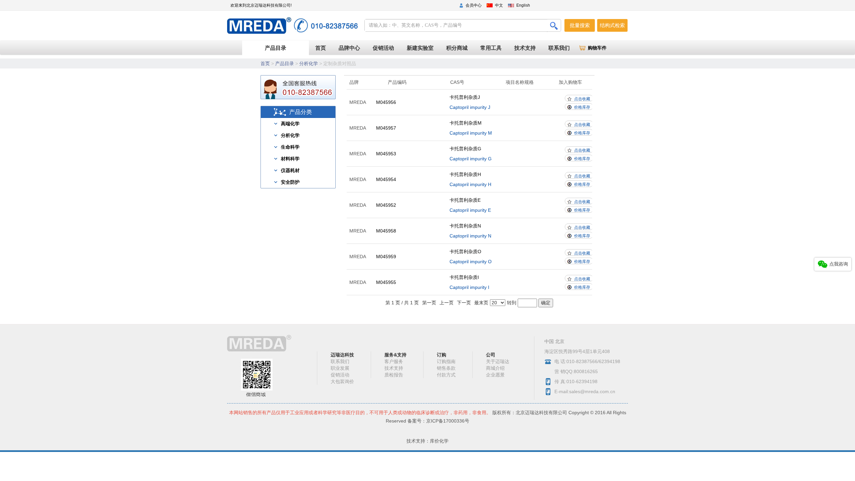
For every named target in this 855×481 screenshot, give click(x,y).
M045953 (386, 153)
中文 (499, 5)
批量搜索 (580, 25)
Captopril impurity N (470, 235)
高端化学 (290, 123)
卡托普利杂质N (465, 225)
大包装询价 (342, 381)
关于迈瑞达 (497, 361)
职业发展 (340, 368)
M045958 (386, 230)
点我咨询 (838, 264)
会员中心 (474, 5)
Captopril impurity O (471, 261)
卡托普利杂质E (465, 200)
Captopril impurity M (471, 133)
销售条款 (446, 368)
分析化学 (308, 63)
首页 (323, 48)
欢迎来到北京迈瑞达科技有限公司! (261, 5)
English (523, 5)
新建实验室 (420, 48)
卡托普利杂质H (465, 174)
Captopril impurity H (470, 184)
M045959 (386, 256)
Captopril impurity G (471, 158)
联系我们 (559, 48)
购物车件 (597, 47)
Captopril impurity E (470, 210)
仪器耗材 (290, 170)
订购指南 (446, 361)
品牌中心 (349, 48)
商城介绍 (495, 368)
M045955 (386, 282)
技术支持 (525, 48)
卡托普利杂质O (465, 251)
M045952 (386, 205)
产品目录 (275, 48)
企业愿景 (495, 374)
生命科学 (290, 147)
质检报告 (393, 374)
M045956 (386, 102)
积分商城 (457, 48)
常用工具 (491, 48)
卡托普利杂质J (465, 97)
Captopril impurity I (469, 287)
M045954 (386, 179)
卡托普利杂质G (465, 148)
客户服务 (393, 361)
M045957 (386, 128)
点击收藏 (582, 99)
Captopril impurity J (470, 107)
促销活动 (383, 48)
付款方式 (446, 374)
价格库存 (582, 107)
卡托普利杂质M (466, 123)
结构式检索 (612, 25)
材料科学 (290, 158)
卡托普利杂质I (464, 277)
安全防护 (290, 182)
